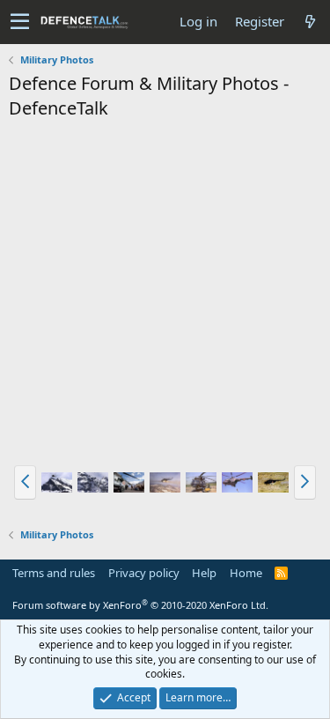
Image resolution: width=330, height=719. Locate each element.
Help (204, 573)
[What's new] (309, 21)
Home (246, 573)
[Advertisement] (165, 295)
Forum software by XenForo (140, 605)
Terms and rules (53, 573)
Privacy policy (144, 573)
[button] (20, 22)
